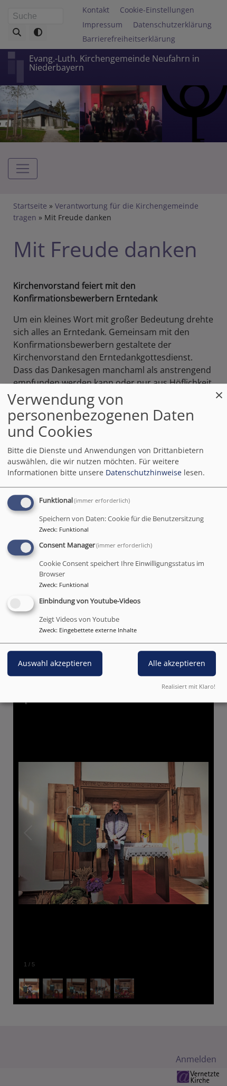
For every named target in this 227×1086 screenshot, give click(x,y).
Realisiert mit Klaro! (188, 686)
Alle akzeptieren (176, 663)
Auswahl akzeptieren (55, 663)
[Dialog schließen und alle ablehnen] (219, 390)
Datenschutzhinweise (144, 472)
